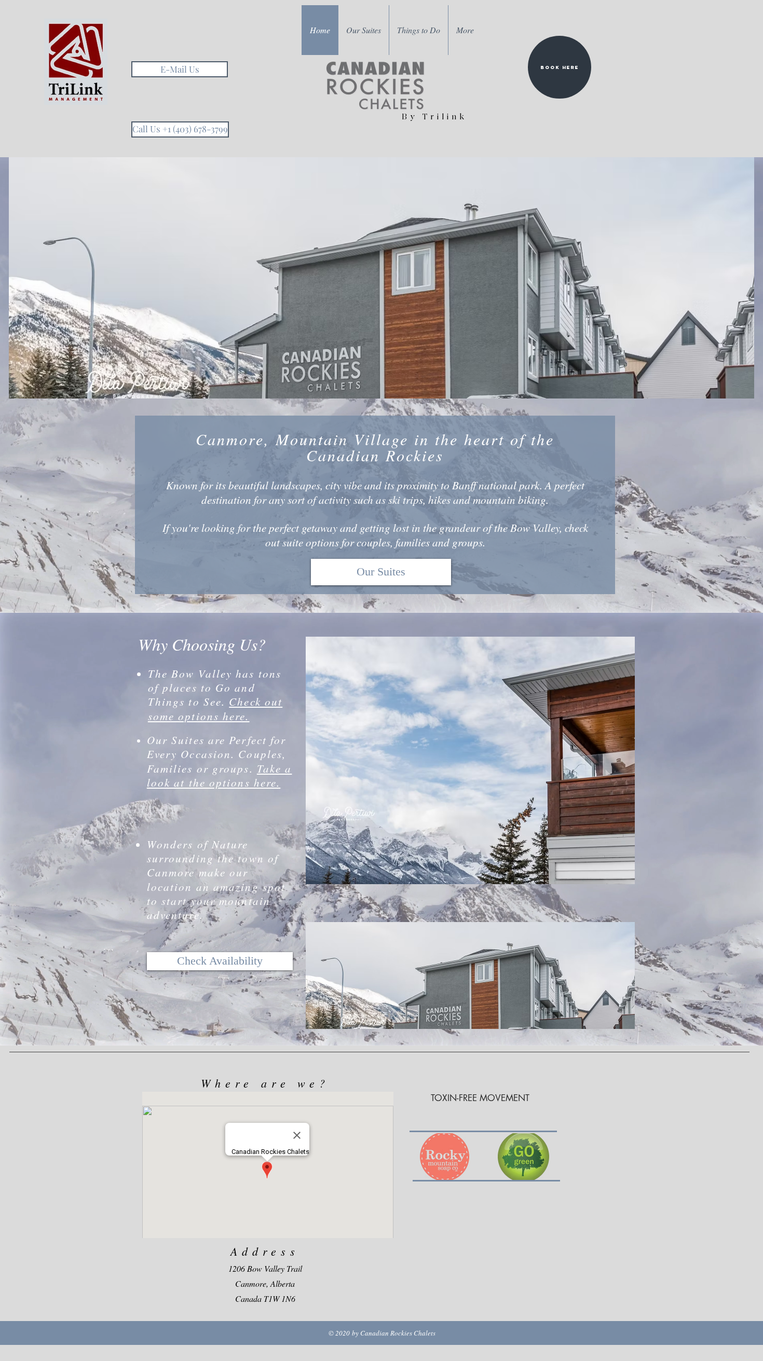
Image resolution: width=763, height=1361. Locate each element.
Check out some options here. (215, 708)
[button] (381, 277)
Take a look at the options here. (219, 775)
